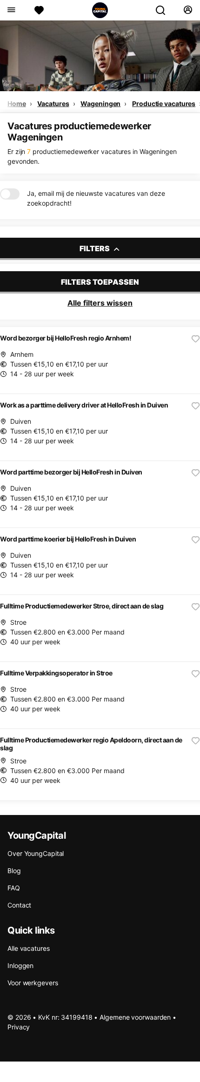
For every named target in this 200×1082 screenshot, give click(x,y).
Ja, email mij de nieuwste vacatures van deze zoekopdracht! (96, 198)
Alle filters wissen (100, 302)
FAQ (13, 888)
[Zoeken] (164, 10)
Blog (14, 871)
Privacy (18, 1027)
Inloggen (20, 965)
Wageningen (100, 103)
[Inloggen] (187, 10)
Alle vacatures (28, 948)
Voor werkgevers (32, 983)
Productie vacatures (163, 103)
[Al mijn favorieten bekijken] (39, 10)
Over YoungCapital (35, 853)
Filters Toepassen (100, 282)
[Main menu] (11, 10)
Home (16, 103)
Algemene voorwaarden (135, 1017)
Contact (19, 905)
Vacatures (53, 103)
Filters (95, 248)
